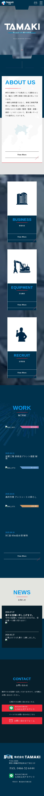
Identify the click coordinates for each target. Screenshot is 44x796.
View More (21, 155)
